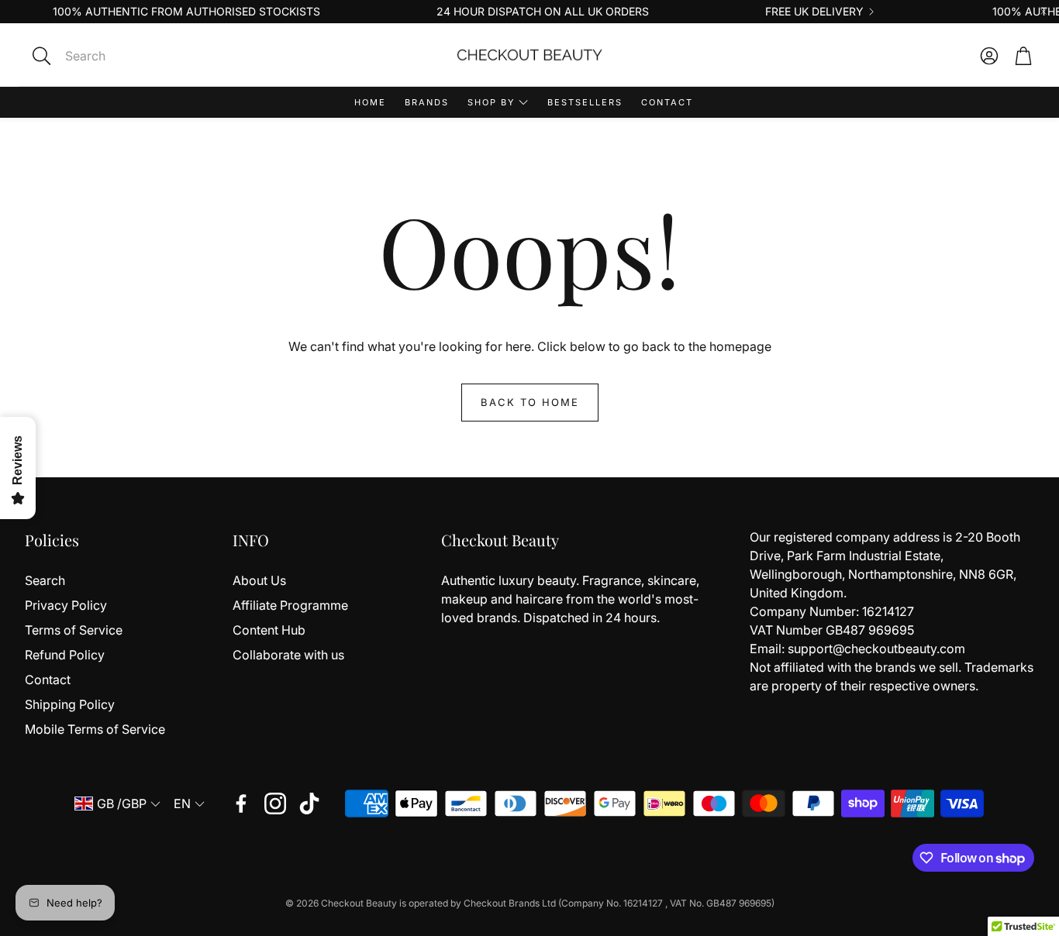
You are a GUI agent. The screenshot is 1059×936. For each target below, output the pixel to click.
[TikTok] (309, 803)
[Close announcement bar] (1043, 11)
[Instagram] (275, 803)
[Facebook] (241, 803)
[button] (147, 55)
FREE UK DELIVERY (814, 11)
